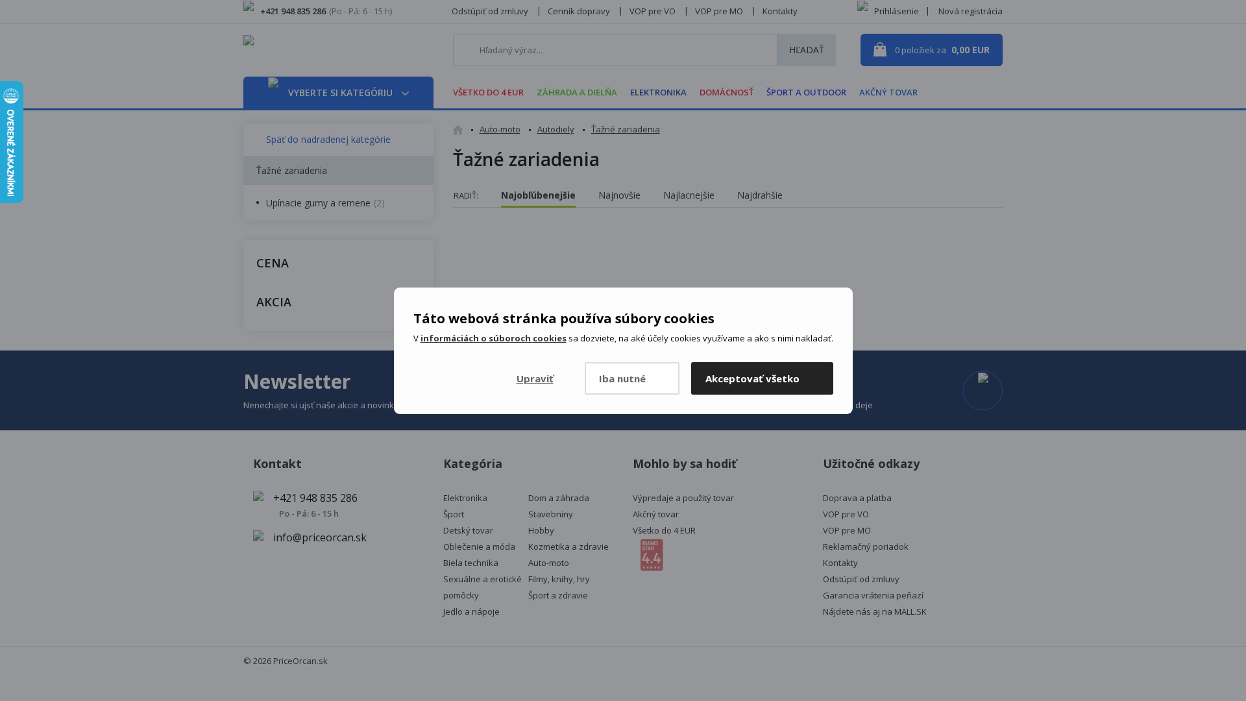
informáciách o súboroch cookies (494, 338)
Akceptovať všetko (752, 378)
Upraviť (535, 378)
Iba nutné (622, 378)
